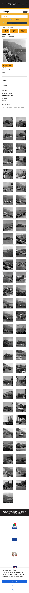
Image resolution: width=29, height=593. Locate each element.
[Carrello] (27, 4)
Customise (14, 585)
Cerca (3, 23)
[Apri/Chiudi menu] (23, 4)
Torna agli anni (6, 31)
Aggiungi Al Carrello (7, 65)
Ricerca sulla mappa (17, 23)
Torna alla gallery (23, 31)
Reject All (14, 589)
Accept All (14, 581)
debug (25, 11)
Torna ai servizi (14, 31)
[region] (14, 580)
